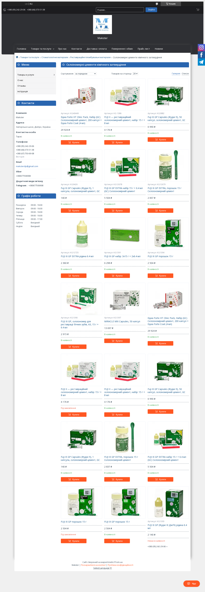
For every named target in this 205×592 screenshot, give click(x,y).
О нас (20, 80)
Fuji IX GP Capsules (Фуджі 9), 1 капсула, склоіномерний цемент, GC (80, 190)
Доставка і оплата (97, 48)
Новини (159, 48)
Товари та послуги (41, 48)
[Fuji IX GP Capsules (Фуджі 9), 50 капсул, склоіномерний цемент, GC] (168, 94)
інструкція (22, 91)
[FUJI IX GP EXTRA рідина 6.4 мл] (81, 234)
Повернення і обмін (122, 48)
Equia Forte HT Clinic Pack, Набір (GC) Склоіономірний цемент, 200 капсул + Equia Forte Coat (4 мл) (81, 120)
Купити (75, 142)
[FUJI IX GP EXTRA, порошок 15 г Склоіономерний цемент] (168, 165)
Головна (21, 48)
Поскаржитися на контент (93, 565)
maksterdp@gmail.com (27, 166)
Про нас (62, 48)
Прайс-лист (144, 48)
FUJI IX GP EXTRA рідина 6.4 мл (77, 256)
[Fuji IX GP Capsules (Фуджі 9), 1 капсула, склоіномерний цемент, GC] (81, 165)
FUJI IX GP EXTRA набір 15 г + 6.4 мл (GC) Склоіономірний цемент (123, 190)
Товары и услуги (25, 74)
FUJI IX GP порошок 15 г (160, 256)
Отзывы (21, 85)
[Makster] (102, 24)
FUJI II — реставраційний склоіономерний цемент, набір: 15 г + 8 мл (124, 120)
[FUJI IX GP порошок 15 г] (168, 234)
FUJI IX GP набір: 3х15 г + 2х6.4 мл (122, 256)
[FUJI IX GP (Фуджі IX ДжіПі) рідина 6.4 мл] (168, 502)
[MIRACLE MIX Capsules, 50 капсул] (125, 299)
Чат (194, 583)
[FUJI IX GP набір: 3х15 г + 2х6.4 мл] (125, 234)
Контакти (76, 48)
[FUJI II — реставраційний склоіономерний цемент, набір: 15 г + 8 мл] (125, 94)
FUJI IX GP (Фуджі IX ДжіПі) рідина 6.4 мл (167, 527)
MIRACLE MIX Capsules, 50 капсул (122, 321)
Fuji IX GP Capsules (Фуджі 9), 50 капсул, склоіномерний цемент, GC (166, 119)
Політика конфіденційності (120, 565)
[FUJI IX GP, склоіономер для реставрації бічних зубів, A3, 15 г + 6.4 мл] (81, 299)
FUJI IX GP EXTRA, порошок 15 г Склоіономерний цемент (164, 190)
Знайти (151, 9)
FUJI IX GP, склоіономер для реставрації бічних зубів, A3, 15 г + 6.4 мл (79, 324)
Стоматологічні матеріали (54, 57)
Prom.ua (118, 562)
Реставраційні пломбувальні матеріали (90, 57)
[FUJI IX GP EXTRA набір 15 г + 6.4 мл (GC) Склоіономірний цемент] (125, 165)
